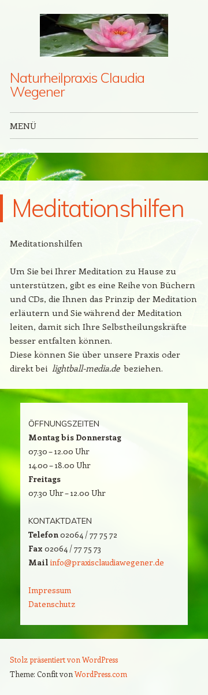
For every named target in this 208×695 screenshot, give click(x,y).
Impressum (49, 589)
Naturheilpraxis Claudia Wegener (77, 84)
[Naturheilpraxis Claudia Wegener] (104, 35)
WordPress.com (101, 674)
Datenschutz (51, 603)
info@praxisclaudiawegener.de (107, 562)
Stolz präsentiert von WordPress (64, 659)
